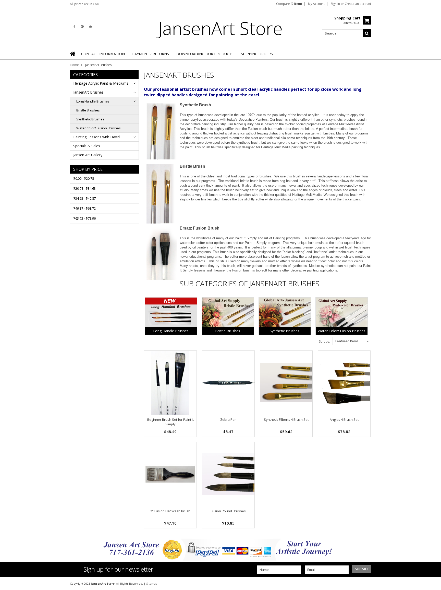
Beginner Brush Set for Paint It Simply (170, 421)
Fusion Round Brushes (228, 511)
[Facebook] (74, 26)
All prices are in (84, 4)
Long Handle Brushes (92, 101)
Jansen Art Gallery (87, 154)
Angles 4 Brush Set (344, 419)
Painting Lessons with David (96, 136)
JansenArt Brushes (88, 92)
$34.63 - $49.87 (84, 198)
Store (220, 28)
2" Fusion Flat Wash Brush (170, 511)
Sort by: (324, 341)
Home (74, 65)
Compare (289, 4)
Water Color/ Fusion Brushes (98, 128)
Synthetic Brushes (90, 119)
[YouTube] (90, 26)
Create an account (358, 4)
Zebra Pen (228, 419)
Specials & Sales (86, 145)
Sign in (335, 4)
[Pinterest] (82, 26)
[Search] (367, 33)
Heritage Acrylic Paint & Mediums (100, 83)
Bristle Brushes (88, 110)
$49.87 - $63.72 (84, 208)
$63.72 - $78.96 (84, 218)
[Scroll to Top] (433, 583)
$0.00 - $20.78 (83, 178)
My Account (316, 4)
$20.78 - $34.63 (84, 188)
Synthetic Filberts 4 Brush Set (286, 419)
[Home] (73, 54)
